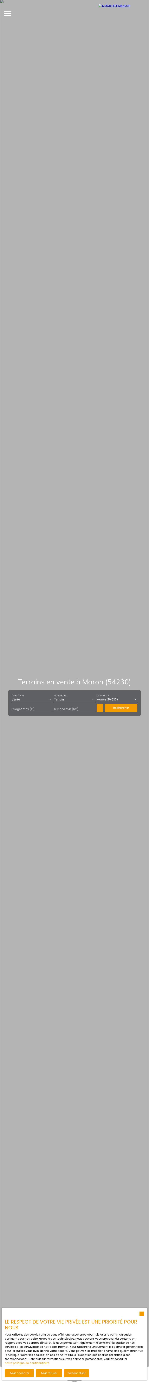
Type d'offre (18, 695)
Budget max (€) (23, 709)
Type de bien (60, 695)
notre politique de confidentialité (27, 1363)
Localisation (103, 695)
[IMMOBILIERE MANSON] (122, 13)
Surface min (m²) (66, 709)
